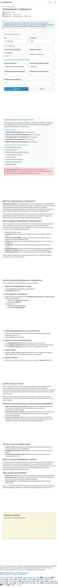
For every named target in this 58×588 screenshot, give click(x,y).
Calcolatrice (26, 577)
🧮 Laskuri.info (6, 2)
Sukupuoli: (33, 38)
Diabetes (12, 6)
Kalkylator (3, 583)
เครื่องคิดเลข (47, 583)
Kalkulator (25, 581)
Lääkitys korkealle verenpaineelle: (14, 71)
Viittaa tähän (7, 16)
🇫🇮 (50, 2)
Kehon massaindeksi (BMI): (12, 49)
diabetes (10, 224)
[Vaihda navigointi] (55, 2)
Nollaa (42, 89)
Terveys (7, 6)
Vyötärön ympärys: (35, 49)
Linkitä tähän (19, 16)
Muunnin (26, 572)
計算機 (56, 583)
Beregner (17, 577)
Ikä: (5, 38)
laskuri (48, 209)
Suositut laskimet (10, 572)
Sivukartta (19, 572)
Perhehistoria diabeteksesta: (13, 79)
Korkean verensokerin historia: (39, 71)
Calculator (3, 579)
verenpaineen (9, 415)
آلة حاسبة (38, 583)
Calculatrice (3, 581)
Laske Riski (16, 89)
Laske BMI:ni (7, 56)
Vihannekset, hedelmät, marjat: (39, 63)
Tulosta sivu (7, 14)
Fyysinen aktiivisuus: (10, 63)
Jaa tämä (28, 16)
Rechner (19, 583)
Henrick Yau (11, 12)
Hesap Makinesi (14, 581)
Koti (4, 6)
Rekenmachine (29, 583)
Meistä (2, 572)
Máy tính (11, 583)
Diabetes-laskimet (33, 569)
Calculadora (36, 577)
